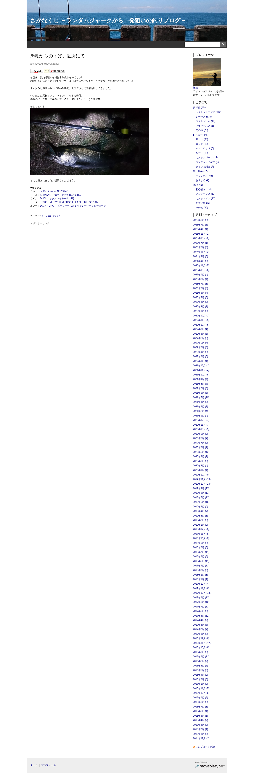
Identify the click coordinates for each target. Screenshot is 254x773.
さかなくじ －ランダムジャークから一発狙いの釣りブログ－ (108, 20)
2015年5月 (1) (200, 715)
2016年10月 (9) (201, 647)
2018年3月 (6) (200, 570)
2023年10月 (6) (201, 270)
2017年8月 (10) (201, 602)
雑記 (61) (198, 184)
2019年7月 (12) (201, 497)
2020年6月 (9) (200, 447)
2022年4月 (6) (200, 352)
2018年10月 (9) (201, 538)
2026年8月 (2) (200, 220)
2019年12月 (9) (201, 474)
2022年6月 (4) (200, 342)
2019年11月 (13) (201, 479)
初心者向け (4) (203, 189)
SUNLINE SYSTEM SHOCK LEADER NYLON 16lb (70, 202)
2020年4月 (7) (200, 456)
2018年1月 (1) (200, 579)
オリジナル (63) (204, 175)
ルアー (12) (202, 153)
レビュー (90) (200, 134)
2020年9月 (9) (200, 433)
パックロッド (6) (205, 148)
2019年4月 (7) (200, 511)
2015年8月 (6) (200, 702)
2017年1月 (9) (200, 634)
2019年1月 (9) (200, 524)
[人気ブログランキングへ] (57, 72)
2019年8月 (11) (201, 492)
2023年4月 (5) (200, 297)
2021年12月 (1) (201, 365)
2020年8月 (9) (200, 438)
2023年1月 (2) (200, 311)
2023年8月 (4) (200, 279)
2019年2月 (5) (200, 520)
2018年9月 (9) (200, 543)
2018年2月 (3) (200, 574)
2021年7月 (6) (200, 388)
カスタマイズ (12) (205, 198)
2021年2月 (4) (200, 411)
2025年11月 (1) (201, 233)
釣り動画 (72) (200, 171)
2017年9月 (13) (201, 597)
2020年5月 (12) (201, 452)
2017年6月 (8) (200, 611)
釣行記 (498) (199, 107)
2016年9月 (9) (200, 652)
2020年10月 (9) (201, 429)
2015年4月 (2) (200, 720)
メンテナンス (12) (205, 193)
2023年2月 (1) (200, 306)
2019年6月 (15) (201, 502)
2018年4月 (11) (201, 565)
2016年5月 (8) (200, 670)
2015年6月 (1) (200, 711)
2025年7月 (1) (200, 242)
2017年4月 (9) (200, 620)
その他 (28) (202, 130)
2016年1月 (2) (200, 683)
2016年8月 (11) (201, 656)
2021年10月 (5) (201, 374)
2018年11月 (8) (201, 533)
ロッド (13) (202, 144)
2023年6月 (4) (200, 288)
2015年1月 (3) (200, 734)
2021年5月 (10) (201, 397)
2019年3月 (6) (200, 515)
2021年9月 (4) (200, 379)
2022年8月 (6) (200, 333)
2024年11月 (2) (201, 252)
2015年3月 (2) (200, 724)
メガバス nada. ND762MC (54, 191)
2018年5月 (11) (201, 561)
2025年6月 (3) (200, 247)
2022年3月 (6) (200, 356)
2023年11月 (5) (201, 265)
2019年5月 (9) (200, 506)
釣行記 (56, 216)
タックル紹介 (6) (205, 166)
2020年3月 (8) (200, 461)
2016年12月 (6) (201, 638)
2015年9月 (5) (200, 697)
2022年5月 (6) (200, 347)
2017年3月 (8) (200, 624)
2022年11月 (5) (201, 320)
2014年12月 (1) (201, 738)
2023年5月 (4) (200, 292)
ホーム (34, 765)
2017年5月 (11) (201, 615)
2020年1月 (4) (200, 470)
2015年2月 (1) (200, 729)
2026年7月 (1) (200, 224)
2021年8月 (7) (200, 383)
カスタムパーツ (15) (207, 157)
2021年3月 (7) (200, 406)
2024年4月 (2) (200, 261)
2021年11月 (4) (201, 370)
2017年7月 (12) (201, 606)
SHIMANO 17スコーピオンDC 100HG (60, 195)
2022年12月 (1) (201, 315)
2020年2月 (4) (200, 465)
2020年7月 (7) (200, 443)
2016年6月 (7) (200, 665)
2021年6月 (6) (200, 392)
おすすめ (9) (202, 180)
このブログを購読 (205, 746)
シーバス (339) (204, 116)
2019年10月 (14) (201, 483)
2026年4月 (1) (200, 229)
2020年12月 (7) (201, 420)
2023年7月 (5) (200, 283)
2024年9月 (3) (200, 256)
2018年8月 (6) (200, 547)
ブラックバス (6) (205, 125)
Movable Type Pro (210, 765)
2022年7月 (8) (200, 338)
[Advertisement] (108, 233)
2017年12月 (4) (201, 583)
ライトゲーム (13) (205, 121)
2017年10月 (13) (201, 592)
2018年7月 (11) (201, 552)
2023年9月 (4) (200, 274)
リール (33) (202, 139)
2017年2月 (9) (200, 629)
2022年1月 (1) (200, 361)
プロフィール (48, 765)
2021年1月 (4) (200, 415)
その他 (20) (202, 207)
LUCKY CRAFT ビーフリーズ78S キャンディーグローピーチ (73, 205)
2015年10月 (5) (201, 693)
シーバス (46, 216)
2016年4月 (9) (200, 674)
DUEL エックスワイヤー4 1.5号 (57, 198)
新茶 (195, 87)
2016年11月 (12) (201, 643)
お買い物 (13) (203, 203)
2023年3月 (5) (200, 301)
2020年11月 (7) (201, 424)
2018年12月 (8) (201, 529)
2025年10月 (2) (201, 238)
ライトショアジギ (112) (208, 112)
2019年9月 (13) (201, 488)
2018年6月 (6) (200, 556)
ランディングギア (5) (207, 162)
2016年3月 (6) (200, 679)
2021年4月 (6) (200, 402)
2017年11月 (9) (201, 588)
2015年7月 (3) (200, 706)
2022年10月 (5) (201, 324)
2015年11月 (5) (201, 688)
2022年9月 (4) (200, 329)
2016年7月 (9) (200, 661)
